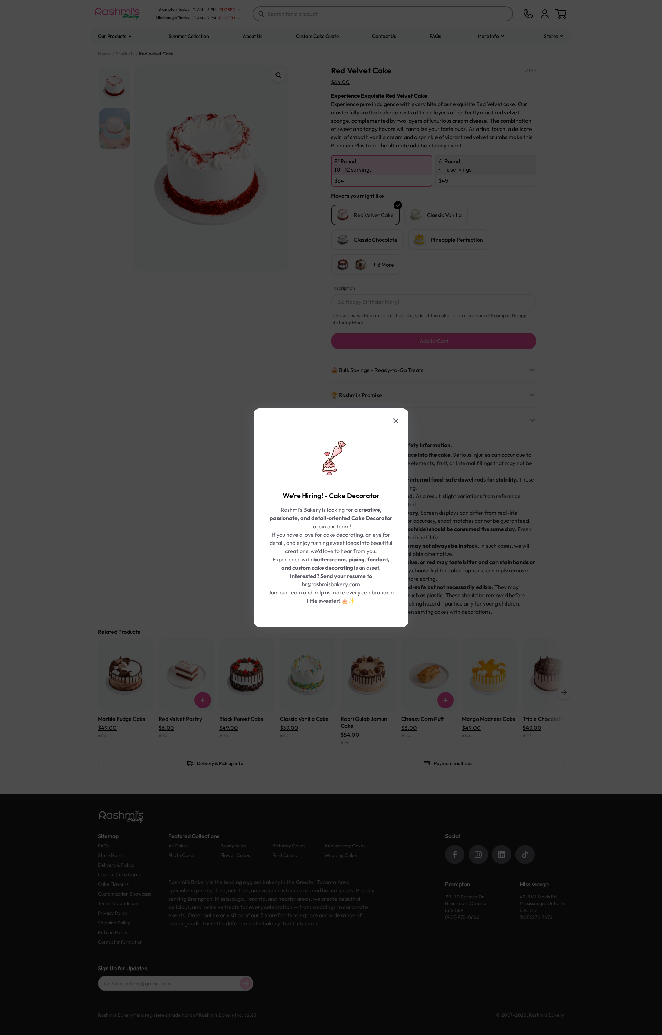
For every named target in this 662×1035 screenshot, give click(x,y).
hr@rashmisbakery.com (331, 584)
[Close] (396, 421)
